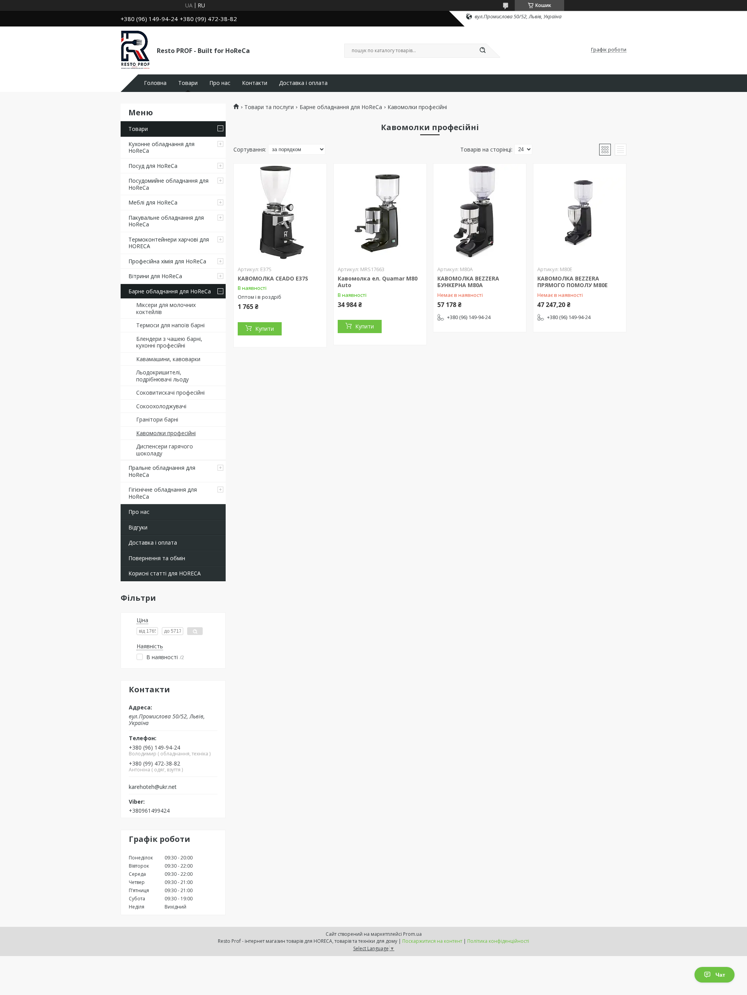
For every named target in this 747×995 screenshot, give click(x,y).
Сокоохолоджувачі (161, 406)
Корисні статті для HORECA (164, 573)
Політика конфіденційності (498, 941)
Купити (264, 328)
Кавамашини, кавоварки (168, 359)
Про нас (219, 83)
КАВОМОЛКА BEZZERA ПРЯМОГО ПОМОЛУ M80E (572, 282)
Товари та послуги (269, 107)
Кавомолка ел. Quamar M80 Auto (377, 282)
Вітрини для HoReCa (155, 276)
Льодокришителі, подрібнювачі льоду (162, 376)
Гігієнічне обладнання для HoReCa (162, 493)
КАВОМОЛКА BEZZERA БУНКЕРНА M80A (468, 282)
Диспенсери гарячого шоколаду (164, 450)
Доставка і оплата (303, 83)
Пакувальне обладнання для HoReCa (166, 221)
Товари (188, 83)
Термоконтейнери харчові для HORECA (168, 243)
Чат (720, 975)
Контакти (254, 83)
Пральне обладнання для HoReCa (161, 471)
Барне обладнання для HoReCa (169, 291)
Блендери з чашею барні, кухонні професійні (169, 342)
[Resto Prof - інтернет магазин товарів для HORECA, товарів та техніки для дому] (135, 49)
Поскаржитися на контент (432, 941)
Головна (155, 83)
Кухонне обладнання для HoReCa (161, 147)
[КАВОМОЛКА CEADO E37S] (280, 212)
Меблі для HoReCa (152, 202)
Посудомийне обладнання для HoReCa (168, 184)
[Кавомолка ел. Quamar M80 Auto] (380, 212)
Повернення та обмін (156, 558)
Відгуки (137, 527)
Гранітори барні (157, 419)
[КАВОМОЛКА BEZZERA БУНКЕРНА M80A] (479, 212)
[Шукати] (482, 51)
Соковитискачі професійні (170, 392)
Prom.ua (412, 934)
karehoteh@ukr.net (153, 786)
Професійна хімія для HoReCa (167, 261)
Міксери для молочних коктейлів (166, 308)
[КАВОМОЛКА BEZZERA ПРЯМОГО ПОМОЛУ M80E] (579, 212)
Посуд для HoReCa (152, 165)
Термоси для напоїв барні (170, 325)
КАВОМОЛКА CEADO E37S (273, 278)
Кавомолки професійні (166, 433)
